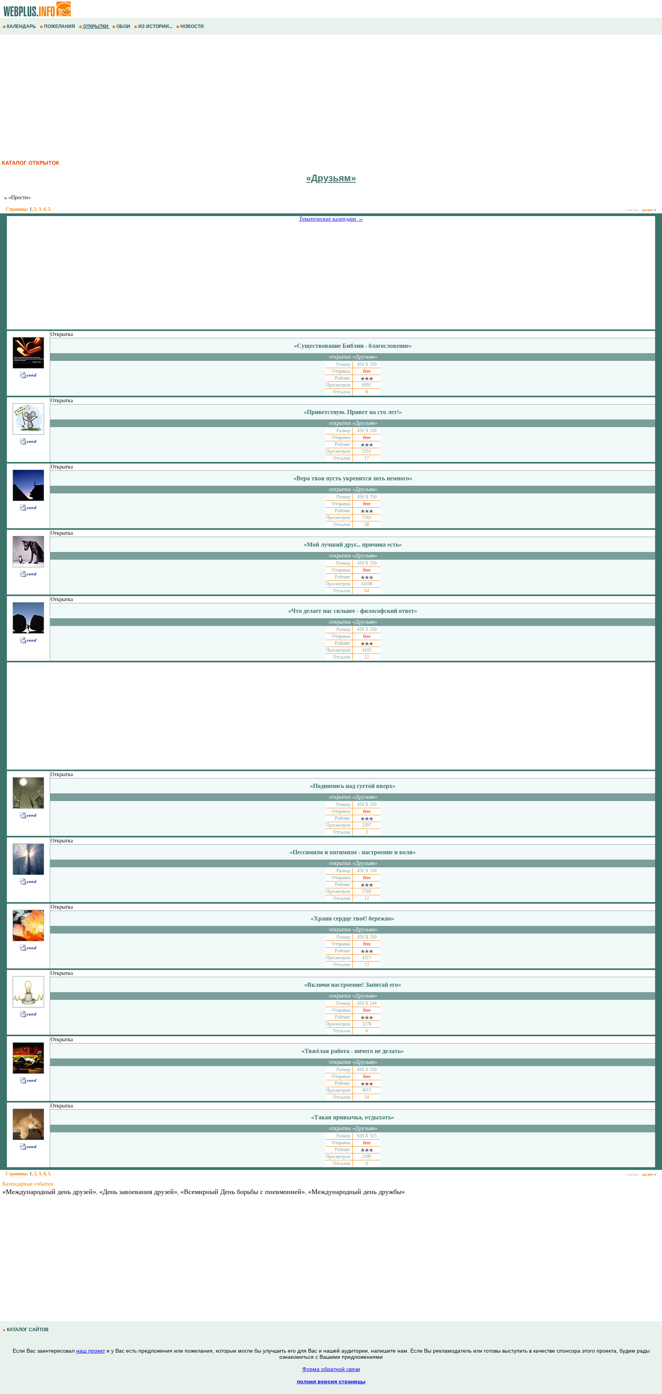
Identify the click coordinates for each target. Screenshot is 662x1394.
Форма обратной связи (331, 1369)
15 (366, 964)
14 (366, 1097)
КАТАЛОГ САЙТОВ (28, 1329)
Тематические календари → (331, 219)
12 (366, 657)
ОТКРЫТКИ (96, 26)
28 (366, 524)
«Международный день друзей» (49, 1192)
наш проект (90, 1351)
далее (649, 209)
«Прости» (19, 197)
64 (366, 590)
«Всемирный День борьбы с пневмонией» (242, 1192)
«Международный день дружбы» (356, 1192)
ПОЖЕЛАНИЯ (59, 26)
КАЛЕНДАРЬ (21, 26)
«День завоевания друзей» (138, 1192)
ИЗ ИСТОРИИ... (155, 26)
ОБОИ (123, 26)
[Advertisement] (230, 96)
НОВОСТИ (192, 26)
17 (366, 458)
